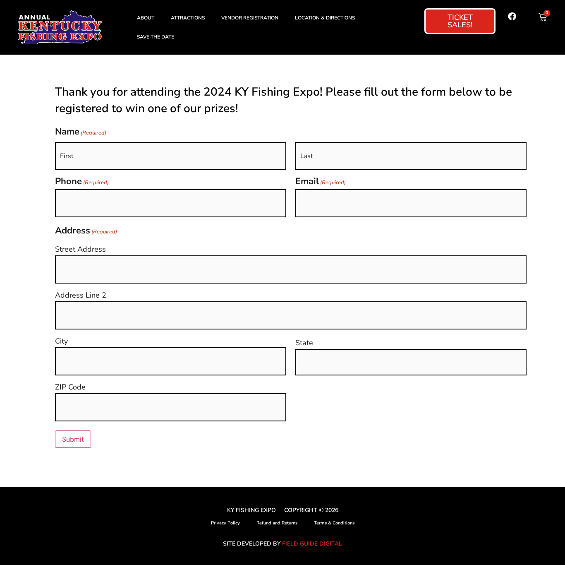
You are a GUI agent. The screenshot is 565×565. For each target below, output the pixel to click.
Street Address (80, 249)
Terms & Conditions (334, 523)
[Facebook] (512, 16)
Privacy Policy (225, 523)
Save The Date (155, 37)
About (145, 17)
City (61, 341)
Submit (73, 439)
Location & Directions (325, 17)
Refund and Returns (276, 523)
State (304, 343)
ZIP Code (70, 387)
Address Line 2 (80, 295)
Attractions (188, 17)
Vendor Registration (249, 17)
